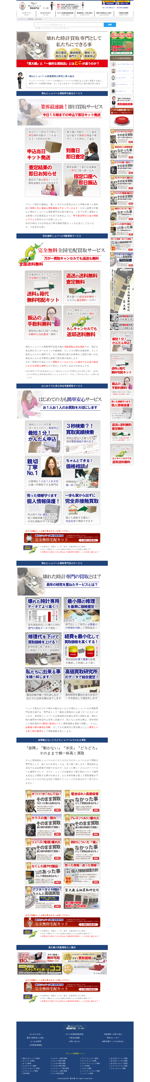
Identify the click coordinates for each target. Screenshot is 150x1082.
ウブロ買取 (85, 1066)
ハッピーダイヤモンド (124, 64)
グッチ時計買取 (58, 1073)
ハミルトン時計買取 (59, 1071)
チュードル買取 (29, 1061)
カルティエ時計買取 (59, 1058)
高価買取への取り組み (113, 1034)
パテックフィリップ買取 (90, 1063)
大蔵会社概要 (74, 1038)
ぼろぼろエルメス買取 (119, 1063)
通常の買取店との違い (36, 1038)
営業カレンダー (113, 1038)
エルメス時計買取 (59, 1061)
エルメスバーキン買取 (119, 1066)
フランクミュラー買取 (89, 1058)
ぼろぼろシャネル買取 (119, 1061)
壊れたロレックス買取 (31, 1058)
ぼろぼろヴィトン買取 (119, 1058)
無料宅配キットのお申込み (113, 1041)
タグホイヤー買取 (29, 1066)
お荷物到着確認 (35, 1045)
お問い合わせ (74, 1041)
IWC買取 (26, 1073)
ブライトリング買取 (30, 1071)
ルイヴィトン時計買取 (60, 1068)
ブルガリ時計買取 (59, 1066)
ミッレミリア (121, 78)
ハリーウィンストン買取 (90, 1071)
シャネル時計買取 (59, 1063)
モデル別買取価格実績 (74, 1034)
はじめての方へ (35, 1034)
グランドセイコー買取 (31, 1068)
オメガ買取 (27, 1063)
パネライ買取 (86, 1068)
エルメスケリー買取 (118, 1068)
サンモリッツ (121, 91)
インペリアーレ (121, 84)
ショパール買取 (87, 1073)
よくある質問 (35, 1041)
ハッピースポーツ (122, 71)
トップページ (22, 19)
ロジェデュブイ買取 (89, 1061)
